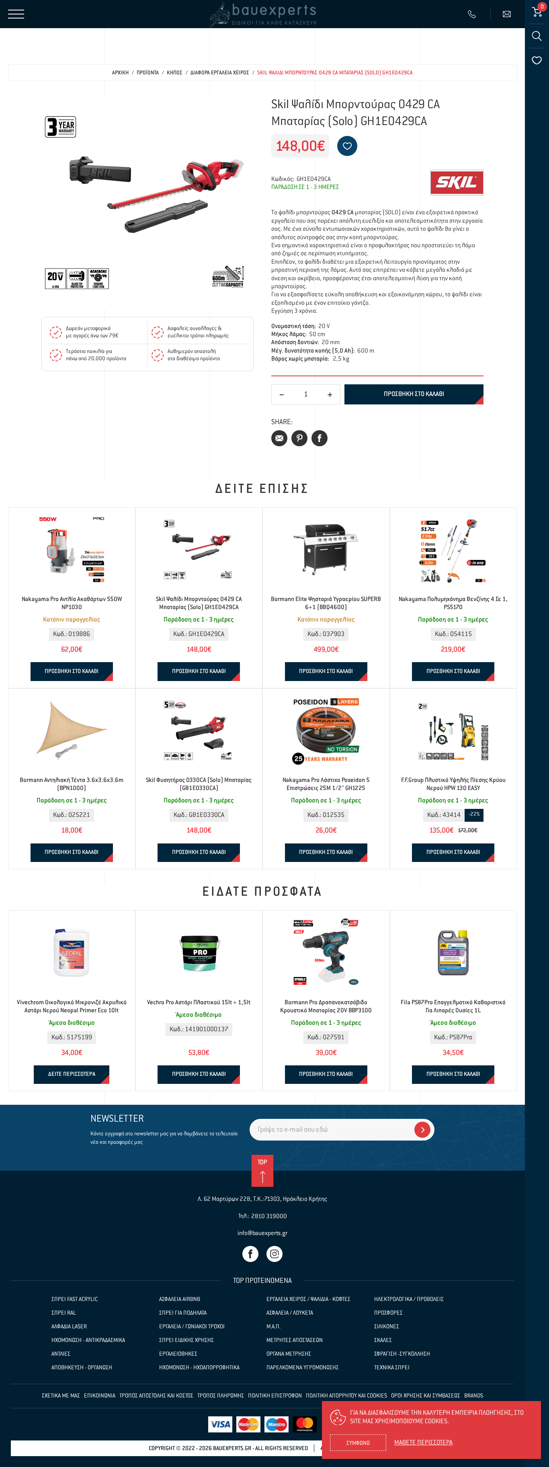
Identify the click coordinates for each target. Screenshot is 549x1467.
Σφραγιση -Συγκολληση (402, 1354)
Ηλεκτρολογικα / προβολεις (409, 1299)
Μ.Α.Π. (273, 1326)
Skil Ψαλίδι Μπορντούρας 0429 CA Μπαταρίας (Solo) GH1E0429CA (335, 73)
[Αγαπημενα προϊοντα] (537, 60)
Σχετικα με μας (61, 1396)
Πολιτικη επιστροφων (275, 1396)
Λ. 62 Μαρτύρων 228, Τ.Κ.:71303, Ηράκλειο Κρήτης (262, 1199)
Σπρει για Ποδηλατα (183, 1313)
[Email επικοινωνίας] (508, 14)
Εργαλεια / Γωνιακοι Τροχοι (192, 1326)
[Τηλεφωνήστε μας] (473, 14)
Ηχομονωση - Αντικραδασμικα (88, 1340)
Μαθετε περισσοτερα (423, 1442)
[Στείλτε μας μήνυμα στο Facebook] (250, 1254)
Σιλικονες (386, 1326)
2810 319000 (269, 1216)
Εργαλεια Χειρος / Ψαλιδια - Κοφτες (308, 1299)
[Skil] (456, 183)
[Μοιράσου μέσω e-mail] (279, 438)
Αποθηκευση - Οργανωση (81, 1367)
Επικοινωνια (99, 1396)
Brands (473, 1396)
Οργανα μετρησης (288, 1354)
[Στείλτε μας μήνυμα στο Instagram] (274, 1254)
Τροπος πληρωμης (220, 1396)
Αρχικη (120, 73)
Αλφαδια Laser (69, 1326)
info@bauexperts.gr (262, 1233)
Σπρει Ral (63, 1313)
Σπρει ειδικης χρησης (186, 1340)
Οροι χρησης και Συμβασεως (425, 1396)
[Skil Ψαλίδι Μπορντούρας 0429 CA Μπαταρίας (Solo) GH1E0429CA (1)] (147, 202)
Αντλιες (60, 1354)
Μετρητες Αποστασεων (294, 1340)
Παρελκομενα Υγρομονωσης (302, 1367)
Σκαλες (383, 1340)
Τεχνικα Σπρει (392, 1367)
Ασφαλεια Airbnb (179, 1299)
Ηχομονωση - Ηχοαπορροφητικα (199, 1367)
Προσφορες (388, 1313)
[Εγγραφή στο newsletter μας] (422, 1130)
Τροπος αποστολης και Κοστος (156, 1396)
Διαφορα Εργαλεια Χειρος (220, 73)
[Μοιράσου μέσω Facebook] (319, 438)
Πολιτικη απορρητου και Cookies (346, 1396)
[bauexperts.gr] (262, 14)
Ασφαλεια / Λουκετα (289, 1313)
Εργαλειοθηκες (178, 1354)
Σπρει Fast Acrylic (74, 1299)
